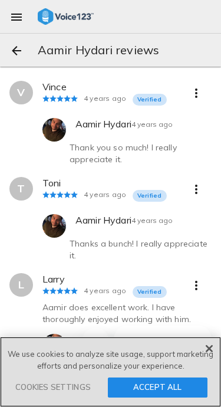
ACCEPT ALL (157, 387)
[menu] (16, 16)
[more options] (196, 92)
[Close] (209, 349)
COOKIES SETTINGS (53, 387)
